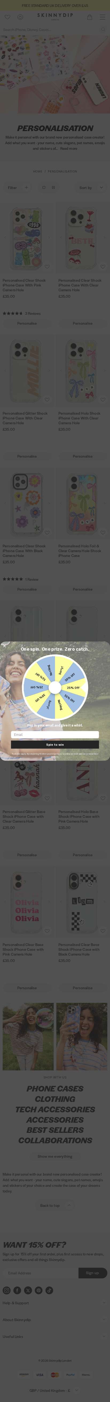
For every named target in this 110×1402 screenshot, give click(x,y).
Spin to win (55, 744)
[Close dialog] (4, 646)
